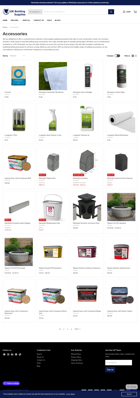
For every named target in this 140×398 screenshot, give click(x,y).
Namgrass (42, 94)
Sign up (110, 369)
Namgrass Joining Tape (116, 92)
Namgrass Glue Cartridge (82, 92)
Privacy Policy (76, 357)
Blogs (57, 20)
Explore (14, 20)
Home (5, 20)
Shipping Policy (76, 360)
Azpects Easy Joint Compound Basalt (87, 311)
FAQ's (49, 20)
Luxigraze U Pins (11, 135)
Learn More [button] (70, 394)
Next (77, 329)
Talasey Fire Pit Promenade (15, 268)
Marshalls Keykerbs (80, 178)
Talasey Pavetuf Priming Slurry (50, 268)
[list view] (135, 55)
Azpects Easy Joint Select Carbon (119, 311)
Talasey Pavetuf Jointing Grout (118, 268)
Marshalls (42, 180)
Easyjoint (7, 180)
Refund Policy (76, 354)
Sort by (5, 56)
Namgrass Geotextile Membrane (51, 92)
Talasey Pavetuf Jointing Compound (86, 268)
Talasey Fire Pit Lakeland (116, 223)
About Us (40, 357)
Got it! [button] (129, 394)
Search (39, 354)
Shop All (26, 20)
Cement (8, 92)
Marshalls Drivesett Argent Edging (17, 223)
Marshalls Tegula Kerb (47, 178)
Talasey (109, 225)
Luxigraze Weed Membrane (117, 135)
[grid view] (132, 55)
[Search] (111, 11)
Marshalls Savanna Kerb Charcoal (119, 178)
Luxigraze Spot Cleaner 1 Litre (50, 135)
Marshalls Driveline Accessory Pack (86, 223)
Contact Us (39, 20)
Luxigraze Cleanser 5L (81, 135)
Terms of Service (77, 363)
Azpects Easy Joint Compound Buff (18, 178)
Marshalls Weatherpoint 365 (49, 223)
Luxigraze (7, 137)
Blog (38, 366)
